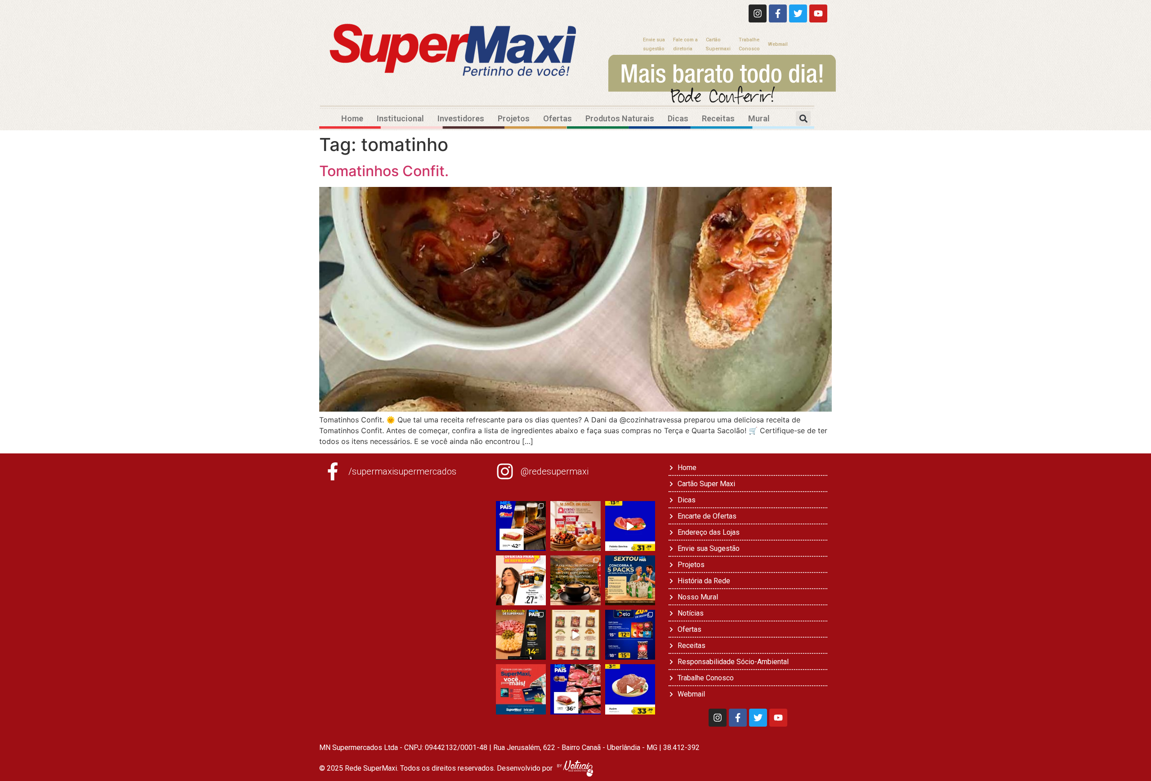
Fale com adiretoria (685, 44)
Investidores (460, 118)
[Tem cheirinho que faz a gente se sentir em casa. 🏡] (575, 526)
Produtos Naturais (619, 118)
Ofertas (557, 118)
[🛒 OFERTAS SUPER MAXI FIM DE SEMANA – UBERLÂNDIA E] (521, 526)
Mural (759, 118)
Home (352, 118)
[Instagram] (758, 13)
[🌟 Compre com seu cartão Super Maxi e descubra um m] (521, 689)
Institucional (400, 118)
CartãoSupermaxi (718, 44)
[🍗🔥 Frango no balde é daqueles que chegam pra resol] (575, 635)
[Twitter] (798, 13)
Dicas (678, 118)
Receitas (718, 118)
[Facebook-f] (778, 13)
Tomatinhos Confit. (384, 171)
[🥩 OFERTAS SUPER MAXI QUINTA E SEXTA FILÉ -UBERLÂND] (575, 689)
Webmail (778, 44)
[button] (803, 118)
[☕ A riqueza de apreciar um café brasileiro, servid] (575, 580)
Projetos (514, 118)
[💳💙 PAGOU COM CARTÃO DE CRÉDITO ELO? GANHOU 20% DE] (630, 635)
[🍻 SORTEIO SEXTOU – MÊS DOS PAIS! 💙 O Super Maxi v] (630, 580)
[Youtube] (818, 13)
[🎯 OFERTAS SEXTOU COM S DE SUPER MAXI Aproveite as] (521, 635)
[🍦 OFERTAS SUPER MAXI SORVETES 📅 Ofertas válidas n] (521, 580)
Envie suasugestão (654, 44)
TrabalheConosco (749, 44)
